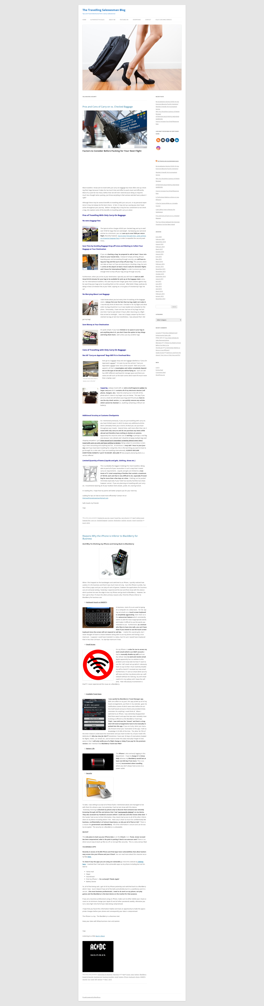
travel (112, 518)
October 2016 (160, 252)
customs (110, 520)
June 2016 (159, 257)
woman (100, 979)
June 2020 (159, 237)
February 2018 (160, 247)
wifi (96, 979)
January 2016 (160, 266)
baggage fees (86, 520)
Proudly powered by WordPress (91, 997)
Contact (148, 20)
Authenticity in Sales (97, 20)
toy (89, 979)
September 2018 (161, 242)
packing (123, 520)
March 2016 (159, 261)
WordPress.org (160, 375)
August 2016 (159, 254)
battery (137, 974)
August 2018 (159, 244)
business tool (98, 977)
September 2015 (161, 276)
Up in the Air (125, 518)
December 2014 (160, 299)
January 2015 (160, 296)
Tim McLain (159, 348)
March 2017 (159, 249)
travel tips (139, 520)
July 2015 (158, 281)
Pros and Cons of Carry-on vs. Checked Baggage (107, 106)
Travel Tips (117, 518)
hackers (121, 977)
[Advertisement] (114, 169)
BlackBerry (143, 974)
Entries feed (159, 370)
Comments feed (161, 372)
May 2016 (159, 259)
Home (84, 20)
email (116, 977)
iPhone (126, 977)
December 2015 (160, 269)
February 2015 (160, 294)
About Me (112, 20)
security (129, 520)
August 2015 (159, 279)
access (128, 974)
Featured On (124, 20)
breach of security (87, 977)
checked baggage (102, 520)
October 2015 (160, 274)
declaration (117, 520)
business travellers (108, 977)
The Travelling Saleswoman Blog (103, 10)
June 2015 (159, 284)
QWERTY (142, 977)
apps (132, 974)
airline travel (140, 518)
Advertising (137, 20)
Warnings (116, 974)
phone (138, 977)
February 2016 (160, 264)
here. (89, 857)
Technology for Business (105, 974)
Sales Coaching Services (164, 20)
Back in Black (100, 936)
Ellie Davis (159, 343)
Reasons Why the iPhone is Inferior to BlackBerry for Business (110, 537)
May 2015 (159, 286)
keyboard (132, 977)
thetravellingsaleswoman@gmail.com (95, 498)
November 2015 (161, 271)
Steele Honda (160, 353)
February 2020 (160, 239)
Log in (157, 367)
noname (158, 333)
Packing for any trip (104, 518)
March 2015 (159, 291)
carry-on (93, 520)
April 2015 (159, 289)
